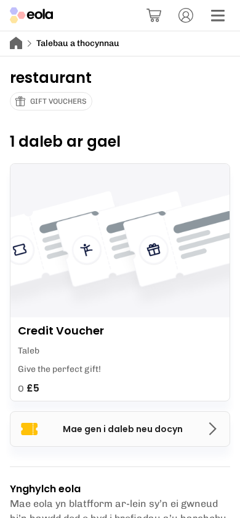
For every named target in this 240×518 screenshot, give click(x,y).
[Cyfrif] (186, 15)
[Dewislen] (218, 15)
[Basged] (154, 15)
